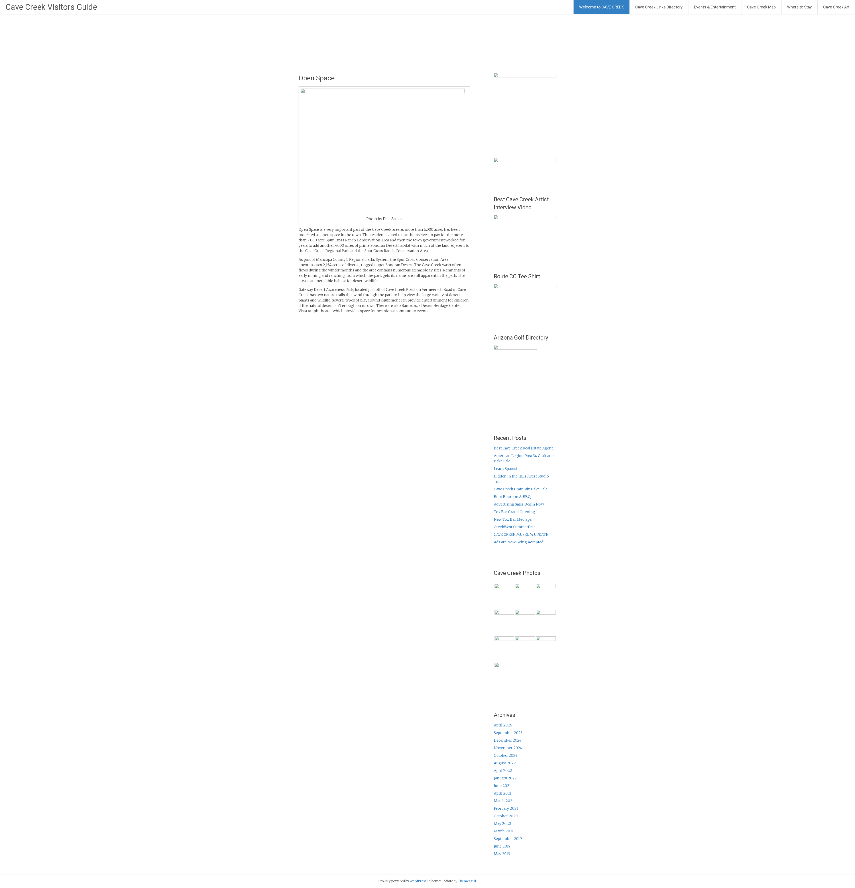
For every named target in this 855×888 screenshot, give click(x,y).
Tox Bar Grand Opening (514, 512)
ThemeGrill (467, 881)
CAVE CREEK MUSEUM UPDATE (521, 534)
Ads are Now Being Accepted (519, 542)
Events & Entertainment (715, 7)
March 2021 (504, 801)
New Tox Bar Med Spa (512, 519)
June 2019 (502, 846)
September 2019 (508, 838)
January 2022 (505, 778)
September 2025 (508, 732)
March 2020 (504, 831)
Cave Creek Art (836, 7)
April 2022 (503, 770)
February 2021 (506, 808)
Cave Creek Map (761, 7)
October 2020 (506, 816)
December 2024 (507, 740)
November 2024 (508, 748)
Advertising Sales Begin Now (519, 504)
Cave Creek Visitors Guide (51, 7)
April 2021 (502, 793)
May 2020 (502, 823)
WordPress (418, 881)
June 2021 (502, 785)
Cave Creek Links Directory (659, 7)
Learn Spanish (506, 468)
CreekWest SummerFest (514, 527)
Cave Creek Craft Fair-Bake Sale (521, 489)
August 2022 (505, 763)
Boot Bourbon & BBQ (512, 496)
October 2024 (505, 755)
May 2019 (502, 854)
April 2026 (503, 725)
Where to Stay (799, 7)
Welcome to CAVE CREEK (601, 7)
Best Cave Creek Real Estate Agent (523, 448)
